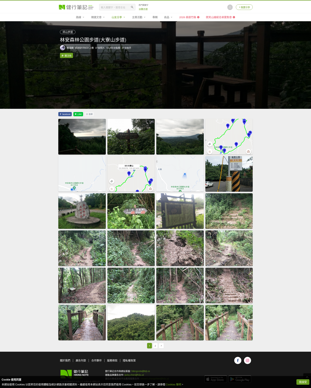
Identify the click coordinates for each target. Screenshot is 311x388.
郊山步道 (68, 32)
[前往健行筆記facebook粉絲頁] (237, 360)
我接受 (303, 382)
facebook (66, 114)
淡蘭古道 (143, 9)
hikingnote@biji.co (140, 371)
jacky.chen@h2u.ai (134, 374)
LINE (79, 114)
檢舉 (91, 114)
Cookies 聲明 (173, 384)
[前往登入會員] (230, 7)
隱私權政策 (129, 360)
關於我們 (65, 360)
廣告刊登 (81, 360)
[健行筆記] (76, 7)
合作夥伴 (96, 360)
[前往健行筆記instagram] (247, 360)
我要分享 (245, 7)
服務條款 (112, 360)
